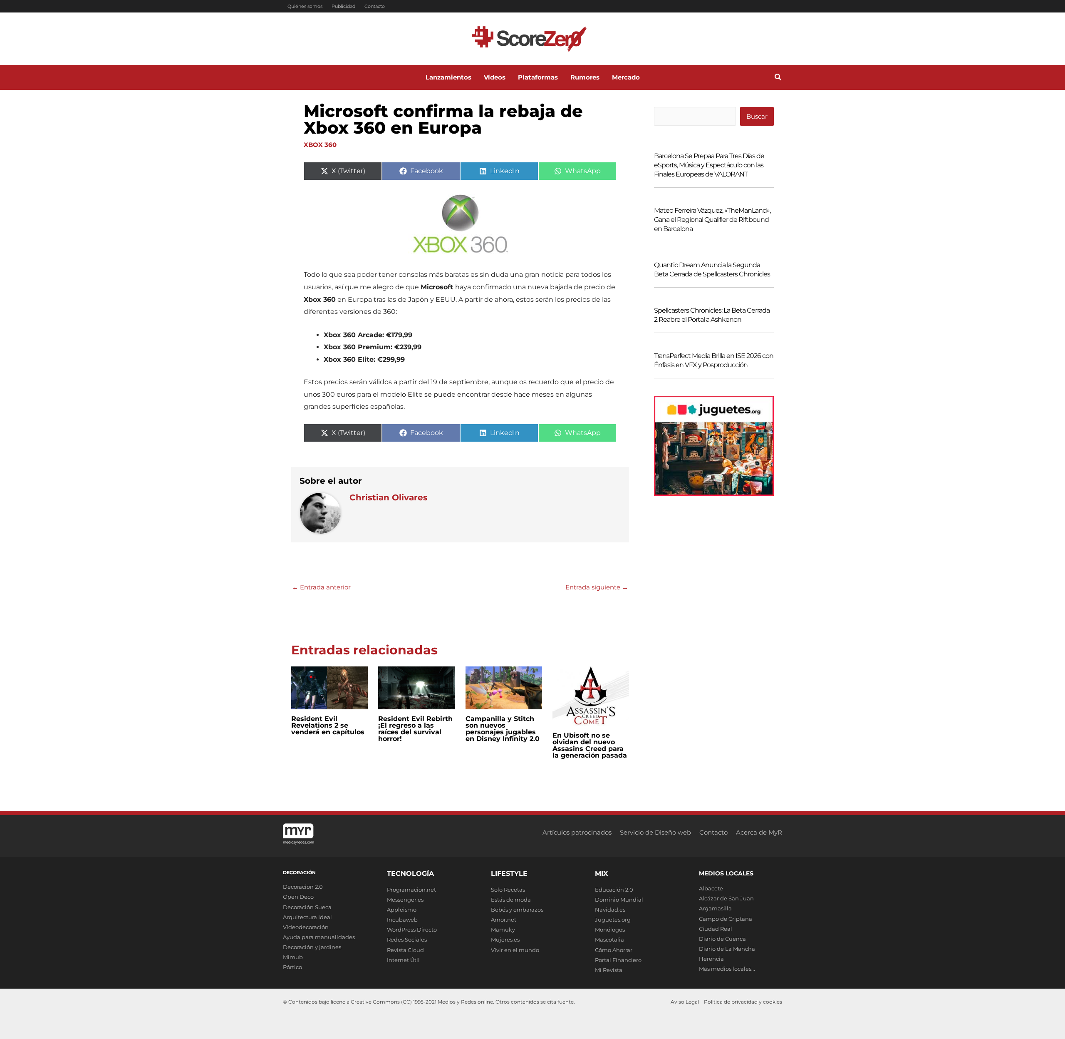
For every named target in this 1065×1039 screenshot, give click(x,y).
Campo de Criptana (725, 918)
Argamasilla (715, 908)
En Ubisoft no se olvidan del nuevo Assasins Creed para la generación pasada (589, 745)
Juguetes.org (613, 919)
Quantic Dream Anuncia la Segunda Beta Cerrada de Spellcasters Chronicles (712, 269)
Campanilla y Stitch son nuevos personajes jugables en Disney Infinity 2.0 (503, 729)
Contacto (374, 6)
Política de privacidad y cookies (743, 1002)
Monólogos (610, 929)
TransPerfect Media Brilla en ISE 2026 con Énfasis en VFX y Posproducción (713, 360)
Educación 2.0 (614, 889)
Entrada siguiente (596, 587)
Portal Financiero (618, 960)
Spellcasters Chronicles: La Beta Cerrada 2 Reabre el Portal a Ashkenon (712, 314)
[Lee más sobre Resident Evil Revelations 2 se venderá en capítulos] (329, 687)
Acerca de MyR (759, 832)
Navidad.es (610, 909)
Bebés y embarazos (517, 909)
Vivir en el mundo (515, 950)
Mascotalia (609, 939)
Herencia (711, 958)
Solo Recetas (508, 889)
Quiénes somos (304, 6)
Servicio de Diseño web (655, 832)
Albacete (711, 888)
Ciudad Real (715, 928)
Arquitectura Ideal (307, 917)
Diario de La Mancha (727, 948)
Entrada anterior (321, 587)
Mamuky (503, 929)
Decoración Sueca (307, 907)
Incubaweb (402, 919)
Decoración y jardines (312, 947)
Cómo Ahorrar (613, 950)
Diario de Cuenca (722, 938)
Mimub (293, 957)
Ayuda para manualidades (319, 937)
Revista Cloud (405, 950)
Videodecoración (306, 927)
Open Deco (298, 896)
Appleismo (401, 909)
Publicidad (343, 6)
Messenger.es (405, 899)
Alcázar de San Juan (726, 898)
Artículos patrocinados (577, 832)
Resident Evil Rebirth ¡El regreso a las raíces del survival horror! (415, 729)
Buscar (757, 116)
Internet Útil (403, 960)
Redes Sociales (407, 939)
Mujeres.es (505, 939)
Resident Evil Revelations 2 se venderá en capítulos (327, 725)
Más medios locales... (727, 968)
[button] (778, 78)
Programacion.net (411, 889)
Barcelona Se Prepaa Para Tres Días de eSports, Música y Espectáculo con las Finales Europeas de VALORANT (709, 165)
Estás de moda (511, 899)
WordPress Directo (412, 929)
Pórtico (292, 967)
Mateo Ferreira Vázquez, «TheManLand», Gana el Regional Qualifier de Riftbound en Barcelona (712, 219)
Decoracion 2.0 (303, 886)
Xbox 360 (320, 145)
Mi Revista (608, 970)
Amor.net (503, 919)
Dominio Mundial (619, 899)
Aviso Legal (685, 1002)
